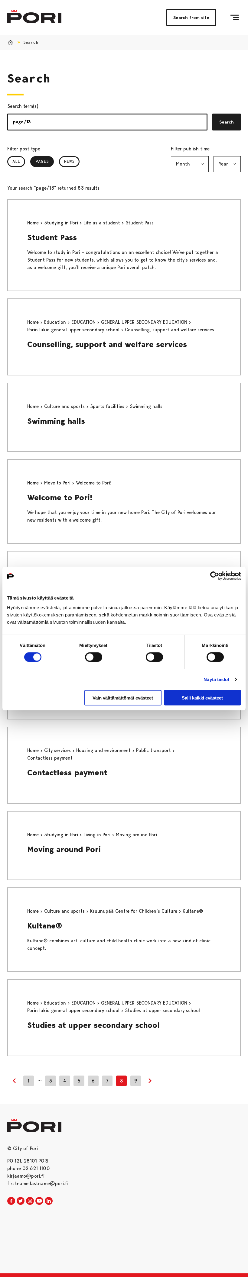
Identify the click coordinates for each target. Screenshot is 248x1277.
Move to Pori (58, 483)
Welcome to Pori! (59, 497)
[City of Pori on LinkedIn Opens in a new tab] (49, 1201)
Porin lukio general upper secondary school (74, 330)
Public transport (154, 750)
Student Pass (52, 237)
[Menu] (234, 17)
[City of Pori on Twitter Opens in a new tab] (20, 1201)
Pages (44, 161)
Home (33, 223)
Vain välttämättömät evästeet (123, 697)
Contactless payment (67, 772)
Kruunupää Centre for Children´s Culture (134, 911)
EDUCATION (84, 322)
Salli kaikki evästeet (202, 697)
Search (226, 122)
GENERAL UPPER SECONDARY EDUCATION (145, 322)
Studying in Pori (62, 223)
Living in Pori (97, 835)
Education (55, 322)
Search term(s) (22, 106)
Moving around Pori (64, 849)
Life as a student (102, 223)
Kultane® (44, 926)
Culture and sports (65, 406)
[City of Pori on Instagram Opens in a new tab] (30, 1201)
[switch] (93, 657)
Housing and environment (104, 750)
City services (58, 750)
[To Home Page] (34, 16)
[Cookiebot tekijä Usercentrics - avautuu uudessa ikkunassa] (214, 576)
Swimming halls (56, 421)
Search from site (191, 17)
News (69, 161)
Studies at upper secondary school (93, 1025)
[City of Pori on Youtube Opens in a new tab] (39, 1201)
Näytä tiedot (216, 679)
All (16, 161)
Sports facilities (108, 406)
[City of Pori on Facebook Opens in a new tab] (11, 1201)
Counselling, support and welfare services (107, 344)
